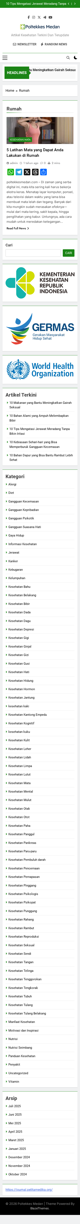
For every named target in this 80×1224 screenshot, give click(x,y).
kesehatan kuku (19, 732)
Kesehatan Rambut (21, 928)
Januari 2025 (17, 1149)
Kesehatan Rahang (21, 919)
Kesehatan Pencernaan (24, 868)
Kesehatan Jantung (21, 697)
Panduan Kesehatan (21, 1056)
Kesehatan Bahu (19, 587)
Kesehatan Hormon (21, 689)
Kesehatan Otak (19, 809)
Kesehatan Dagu (19, 621)
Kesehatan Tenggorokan (24, 979)
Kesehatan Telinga (20, 971)
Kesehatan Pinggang (22, 885)
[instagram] (33, 17)
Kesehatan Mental (20, 791)
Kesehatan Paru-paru (22, 851)
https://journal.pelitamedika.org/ (29, 1190)
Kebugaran (15, 570)
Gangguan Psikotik (21, 518)
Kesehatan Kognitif (21, 723)
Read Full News (16, 228)
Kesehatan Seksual (21, 945)
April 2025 (15, 1132)
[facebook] (28, 17)
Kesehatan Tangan (20, 962)
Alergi (12, 484)
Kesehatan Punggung (22, 911)
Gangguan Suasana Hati (24, 527)
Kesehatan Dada (19, 612)
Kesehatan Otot (19, 817)
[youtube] (50, 17)
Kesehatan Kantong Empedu (27, 715)
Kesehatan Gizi (18, 655)
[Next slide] (75, 4)
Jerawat (13, 552)
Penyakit (14, 1064)
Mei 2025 (14, 1123)
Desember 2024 (19, 1157)
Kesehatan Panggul (21, 834)
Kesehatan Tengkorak (23, 988)
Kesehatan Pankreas (22, 843)
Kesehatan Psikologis (23, 894)
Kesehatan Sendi (19, 954)
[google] (44, 17)
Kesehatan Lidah (19, 757)
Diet (11, 493)
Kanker (13, 561)
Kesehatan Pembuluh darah (27, 860)
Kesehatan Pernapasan (24, 877)
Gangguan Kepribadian (23, 510)
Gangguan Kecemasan (23, 501)
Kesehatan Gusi (19, 663)
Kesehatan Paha (19, 826)
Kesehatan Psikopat (22, 902)
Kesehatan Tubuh (20, 996)
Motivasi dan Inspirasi (23, 1030)
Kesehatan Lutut (19, 774)
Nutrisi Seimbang (20, 1047)
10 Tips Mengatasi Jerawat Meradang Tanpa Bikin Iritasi (36, 4)
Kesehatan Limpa (20, 766)
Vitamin (13, 1081)
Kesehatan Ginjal (19, 646)
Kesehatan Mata (20, 140)
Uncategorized (18, 1073)
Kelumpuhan (16, 578)
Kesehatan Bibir (19, 604)
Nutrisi (13, 1039)
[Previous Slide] (68, 4)
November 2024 (19, 1166)
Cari (9, 245)
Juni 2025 (15, 1114)
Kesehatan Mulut (19, 800)
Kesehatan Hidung (20, 681)
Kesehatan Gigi (18, 638)
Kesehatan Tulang (20, 1005)
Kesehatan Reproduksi (23, 936)
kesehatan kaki (18, 706)
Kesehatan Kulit (19, 740)
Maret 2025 (16, 1140)
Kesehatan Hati (18, 672)
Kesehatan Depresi (21, 629)
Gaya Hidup (16, 535)
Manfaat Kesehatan (21, 1022)
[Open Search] (68, 57)
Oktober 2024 (17, 1174)
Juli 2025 (14, 1106)
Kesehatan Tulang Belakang (27, 1013)
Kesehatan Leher (19, 749)
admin (14, 163)
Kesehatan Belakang (22, 595)
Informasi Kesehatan (22, 544)
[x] (39, 17)
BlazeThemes (39, 1208)
